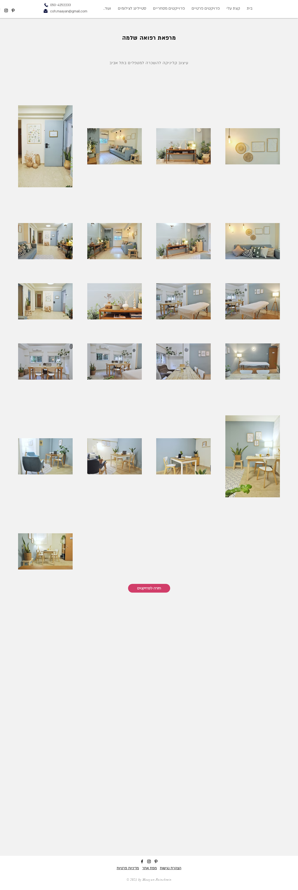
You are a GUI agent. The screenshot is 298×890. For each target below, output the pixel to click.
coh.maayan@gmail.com (68, 11)
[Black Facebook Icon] (142, 861)
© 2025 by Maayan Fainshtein (149, 879)
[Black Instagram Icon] (6, 10)
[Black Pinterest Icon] (13, 10)
